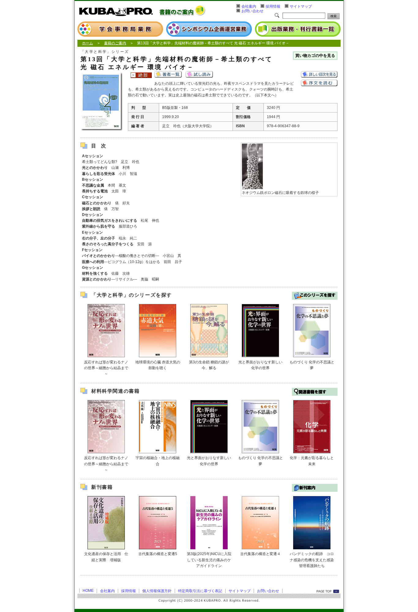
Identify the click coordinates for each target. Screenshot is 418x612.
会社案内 (248, 6)
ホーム (87, 43)
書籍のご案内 (115, 43)
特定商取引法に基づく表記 (200, 591)
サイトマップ (301, 6)
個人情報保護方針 (157, 591)
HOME (88, 590)
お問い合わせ (252, 11)
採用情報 (273, 6)
